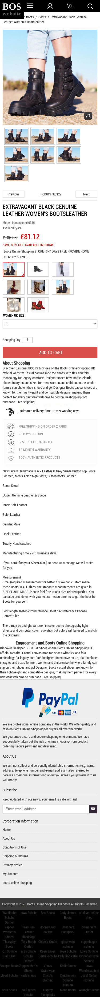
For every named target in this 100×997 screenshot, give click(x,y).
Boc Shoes (48, 912)
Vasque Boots (9, 965)
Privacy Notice (12, 864)
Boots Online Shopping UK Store (48, 904)
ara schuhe (28, 951)
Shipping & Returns (15, 856)
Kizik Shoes (68, 965)
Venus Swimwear (48, 968)
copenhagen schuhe (89, 944)
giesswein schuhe (68, 944)
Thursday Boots (9, 944)
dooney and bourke (47, 929)
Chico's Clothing (47, 978)
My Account (10, 873)
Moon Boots (68, 989)
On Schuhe (9, 951)
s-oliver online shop (89, 915)
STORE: (24, 251)
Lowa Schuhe (28, 912)
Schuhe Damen (28, 958)
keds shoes (28, 975)
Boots (42, 16)
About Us (9, 838)
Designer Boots (63, 387)
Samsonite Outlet (89, 929)
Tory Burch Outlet (28, 944)
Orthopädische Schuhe (89, 958)
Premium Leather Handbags (28, 932)
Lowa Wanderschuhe (89, 968)
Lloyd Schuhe (9, 975)
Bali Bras (9, 956)
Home (7, 829)
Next (86, 194)
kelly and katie (68, 956)
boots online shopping (17, 882)
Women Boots (24, 16)
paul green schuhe (28, 992)
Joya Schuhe (68, 951)
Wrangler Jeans (89, 989)
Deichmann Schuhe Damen (67, 980)
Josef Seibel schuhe (89, 978)
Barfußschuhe (48, 956)
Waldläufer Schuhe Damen (9, 917)
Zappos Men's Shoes (28, 968)
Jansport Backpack (67, 929)
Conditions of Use (14, 847)
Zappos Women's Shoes (9, 932)
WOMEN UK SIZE (13, 315)
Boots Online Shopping (18, 251)
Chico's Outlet (47, 941)
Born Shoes (9, 989)
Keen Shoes (48, 951)
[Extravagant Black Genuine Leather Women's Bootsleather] (16, 137)
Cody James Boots (68, 915)
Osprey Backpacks (48, 992)
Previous (13, 194)
